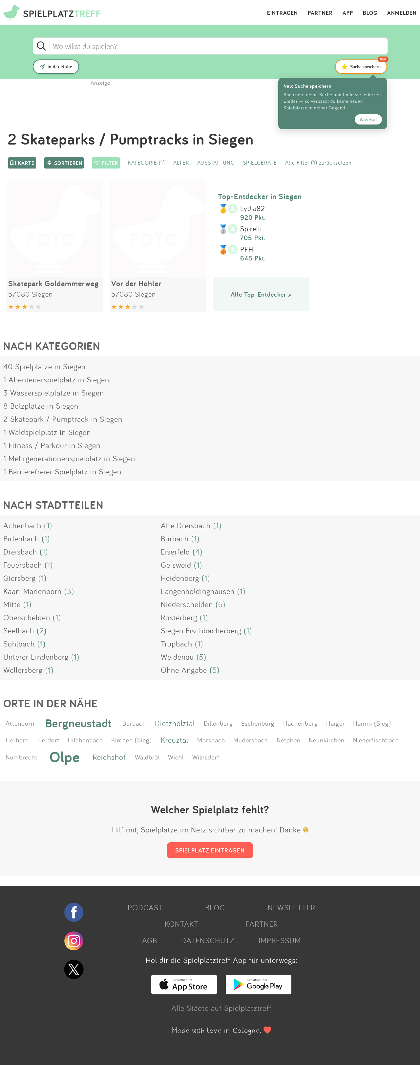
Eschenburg (258, 723)
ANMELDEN (402, 13)
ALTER (181, 162)
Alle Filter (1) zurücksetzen (318, 162)
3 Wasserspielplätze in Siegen (53, 392)
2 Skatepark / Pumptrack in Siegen (62, 419)
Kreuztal (174, 740)
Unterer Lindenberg (36, 657)
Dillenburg (218, 723)
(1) (48, 525)
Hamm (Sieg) (372, 723)
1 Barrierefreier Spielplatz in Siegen (62, 471)
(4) (197, 551)
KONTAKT (182, 924)
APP (348, 13)
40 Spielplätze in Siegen (44, 366)
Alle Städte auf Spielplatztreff (221, 1008)
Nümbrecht (21, 757)
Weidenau (177, 657)
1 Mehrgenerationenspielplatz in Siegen (69, 458)
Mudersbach (250, 740)
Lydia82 (252, 208)
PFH (246, 249)
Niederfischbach (376, 740)
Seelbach (18, 630)
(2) (42, 630)
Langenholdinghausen (198, 591)
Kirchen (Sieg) (131, 740)
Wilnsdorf (206, 757)
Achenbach (22, 525)
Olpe (65, 757)
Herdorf (48, 740)
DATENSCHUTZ (207, 940)
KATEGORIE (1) (146, 162)
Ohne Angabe (184, 670)
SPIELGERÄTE (260, 162)
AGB (149, 940)
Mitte (12, 604)
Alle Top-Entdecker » (261, 294)
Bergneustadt (78, 723)
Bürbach (175, 538)
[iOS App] (184, 991)
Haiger (335, 723)
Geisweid (176, 565)
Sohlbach (19, 643)
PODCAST (145, 907)
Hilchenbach (85, 740)
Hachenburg (300, 723)
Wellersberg (23, 670)
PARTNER (320, 13)
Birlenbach (21, 538)
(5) (220, 604)
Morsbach (211, 740)
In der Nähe (60, 67)
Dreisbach (20, 551)
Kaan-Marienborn (32, 591)
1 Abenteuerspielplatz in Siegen (56, 379)
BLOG (370, 13)
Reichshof (109, 757)
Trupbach (176, 643)
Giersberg (19, 578)
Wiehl (176, 757)
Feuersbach (22, 565)
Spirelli (251, 229)
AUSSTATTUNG (216, 162)
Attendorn (20, 723)
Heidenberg (180, 578)
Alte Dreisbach (186, 525)
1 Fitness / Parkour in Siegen (51, 445)
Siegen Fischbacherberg (201, 630)
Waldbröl (147, 757)
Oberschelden (26, 617)
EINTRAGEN (282, 13)
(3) (69, 591)
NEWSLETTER (291, 907)
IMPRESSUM (280, 940)
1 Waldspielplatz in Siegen (47, 432)
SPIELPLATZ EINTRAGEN (210, 850)
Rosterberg (179, 617)
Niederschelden (187, 604)
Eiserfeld (175, 551)
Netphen (289, 740)
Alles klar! (368, 119)
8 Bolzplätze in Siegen (40, 406)
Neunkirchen (327, 740)
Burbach (134, 723)
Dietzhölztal (175, 723)
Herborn (17, 740)
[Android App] (258, 991)
